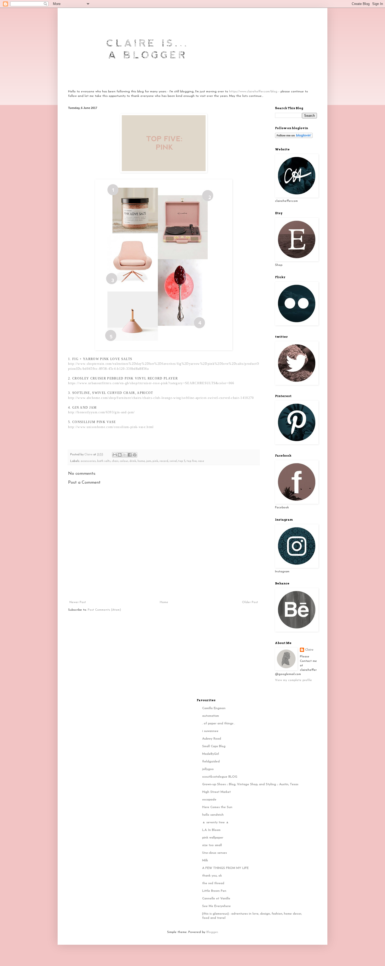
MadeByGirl (210, 754)
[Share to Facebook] (129, 454)
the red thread (213, 883)
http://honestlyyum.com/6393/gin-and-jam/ (101, 412)
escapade (209, 799)
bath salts (104, 461)
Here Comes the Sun (217, 807)
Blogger (212, 932)
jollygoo (208, 769)
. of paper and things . (218, 723)
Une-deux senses (214, 852)
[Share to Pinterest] (134, 454)
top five (192, 461)
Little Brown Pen (214, 891)
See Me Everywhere (216, 906)
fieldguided (211, 761)
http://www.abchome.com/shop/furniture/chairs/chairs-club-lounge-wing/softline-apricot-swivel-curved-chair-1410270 (161, 398)
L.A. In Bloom (211, 830)
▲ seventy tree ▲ (215, 822)
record (164, 461)
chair (115, 461)
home (141, 461)
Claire (309, 649)
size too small (212, 845)
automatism (210, 715)
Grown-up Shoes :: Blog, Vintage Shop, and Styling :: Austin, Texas (250, 784)
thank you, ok (212, 875)
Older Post (250, 602)
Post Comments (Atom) (104, 609)
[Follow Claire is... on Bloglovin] (294, 137)
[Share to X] (124, 454)
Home (164, 602)
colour (124, 461)
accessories (88, 461)
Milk (205, 860)
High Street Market (216, 792)
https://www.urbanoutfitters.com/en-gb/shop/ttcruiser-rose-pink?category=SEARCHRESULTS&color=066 (151, 383)
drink (132, 461)
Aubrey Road (211, 738)
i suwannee (210, 731)
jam (148, 461)
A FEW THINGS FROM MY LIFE (225, 868)
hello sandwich (213, 814)
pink (155, 461)
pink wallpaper (212, 837)
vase (201, 461)
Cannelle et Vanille (216, 898)
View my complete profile (293, 680)
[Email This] (114, 454)
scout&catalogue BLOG (219, 776)
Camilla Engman (214, 708)
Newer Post (77, 602)
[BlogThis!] (119, 454)
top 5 (181, 461)
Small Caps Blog (214, 746)
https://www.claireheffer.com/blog (253, 91)
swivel (173, 461)
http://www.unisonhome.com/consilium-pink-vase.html (111, 427)
